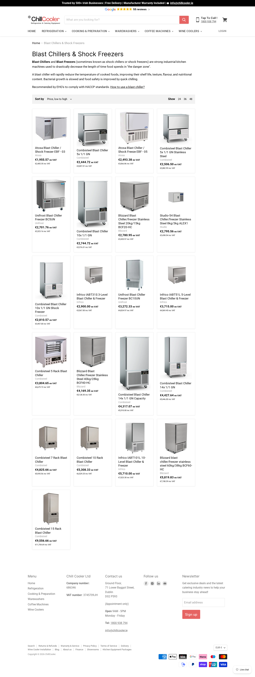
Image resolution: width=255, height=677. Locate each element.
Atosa (38, 155)
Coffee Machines (158, 31)
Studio (163, 227)
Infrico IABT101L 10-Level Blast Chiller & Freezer (132, 461)
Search (31, 646)
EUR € (219, 647)
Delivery (125, 646)
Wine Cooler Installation (39, 649)
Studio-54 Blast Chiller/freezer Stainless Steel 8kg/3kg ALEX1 (175, 219)
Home (32, 31)
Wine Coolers (189, 31)
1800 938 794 (208, 21)
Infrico (80, 302)
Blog (57, 649)
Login (222, 31)
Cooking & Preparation (90, 31)
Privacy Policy (90, 646)
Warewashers (126, 31)
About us (67, 649)
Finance (79, 649)
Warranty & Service (70, 646)
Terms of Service (108, 646)
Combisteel (83, 157)
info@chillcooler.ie (181, 3)
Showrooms (93, 649)
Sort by (39, 99)
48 (190, 99)
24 (179, 99)
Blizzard (122, 230)
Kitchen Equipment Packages (117, 649)
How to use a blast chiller (126, 87)
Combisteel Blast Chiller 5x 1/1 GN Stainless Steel (175, 152)
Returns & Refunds (48, 646)
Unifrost (39, 223)
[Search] (184, 20)
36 (185, 99)
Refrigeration (53, 31)
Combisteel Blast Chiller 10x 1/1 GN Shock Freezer (50, 308)
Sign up (191, 614)
